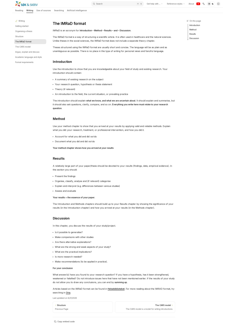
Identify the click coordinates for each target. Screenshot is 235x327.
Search (119, 4)
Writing (29, 10)
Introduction (62, 62)
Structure (19, 36)
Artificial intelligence (77, 10)
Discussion (61, 218)
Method (59, 119)
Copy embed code (66, 321)
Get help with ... (153, 4)
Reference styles (174, 4)
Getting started (21, 26)
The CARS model (23, 47)
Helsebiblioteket (116, 288)
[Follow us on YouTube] (198, 4)
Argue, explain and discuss (27, 52)
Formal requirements (24, 62)
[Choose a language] (204, 4)
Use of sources (43, 10)
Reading (19, 10)
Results (59, 158)
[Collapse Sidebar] (218, 4)
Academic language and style (28, 57)
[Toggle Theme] (211, 3)
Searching (59, 10)
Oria (68, 292)
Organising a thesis (23, 31)
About (191, 4)
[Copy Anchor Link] (74, 61)
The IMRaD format (23, 41)
